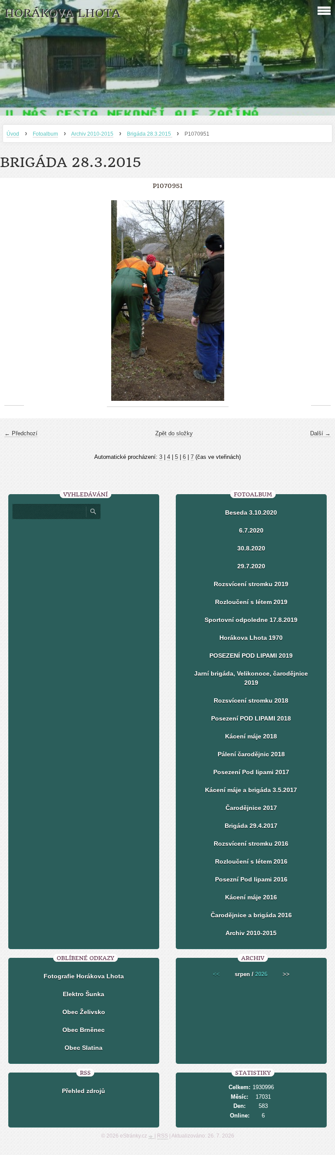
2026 (261, 974)
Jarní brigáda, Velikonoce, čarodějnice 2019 (251, 678)
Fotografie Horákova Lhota (84, 976)
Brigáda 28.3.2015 (149, 134)
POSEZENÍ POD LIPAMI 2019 (251, 655)
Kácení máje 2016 (251, 897)
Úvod (13, 134)
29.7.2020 (251, 566)
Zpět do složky (174, 433)
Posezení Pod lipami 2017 (251, 772)
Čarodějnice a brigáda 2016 (251, 915)
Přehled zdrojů (83, 1090)
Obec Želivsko (83, 1011)
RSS (162, 1136)
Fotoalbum (45, 134)
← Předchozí (21, 433)
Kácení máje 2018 (251, 736)
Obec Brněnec (83, 1029)
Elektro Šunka (83, 994)
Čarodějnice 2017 (251, 807)
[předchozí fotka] (14, 301)
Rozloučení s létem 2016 (251, 861)
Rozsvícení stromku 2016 (251, 843)
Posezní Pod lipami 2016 (251, 879)
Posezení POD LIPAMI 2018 (251, 718)
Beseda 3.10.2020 (251, 512)
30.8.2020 (251, 548)
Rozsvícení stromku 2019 (251, 584)
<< (216, 974)
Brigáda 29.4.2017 (251, 825)
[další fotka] (321, 301)
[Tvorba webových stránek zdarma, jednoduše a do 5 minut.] (151, 1136)
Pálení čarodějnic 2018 (251, 754)
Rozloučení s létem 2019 (251, 601)
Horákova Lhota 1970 (251, 637)
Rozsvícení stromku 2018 (251, 700)
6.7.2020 (251, 530)
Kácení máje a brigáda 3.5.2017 (251, 789)
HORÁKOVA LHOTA (62, 13)
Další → (320, 433)
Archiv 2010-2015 (92, 134)
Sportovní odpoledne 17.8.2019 (251, 619)
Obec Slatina (84, 1047)
